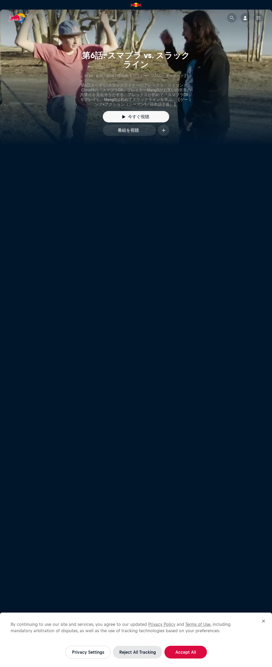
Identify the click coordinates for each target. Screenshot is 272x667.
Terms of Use (197, 624)
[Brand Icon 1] (136, 5)
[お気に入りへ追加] (163, 130)
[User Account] (245, 18)
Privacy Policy (161, 624)
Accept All (185, 652)
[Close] (263, 621)
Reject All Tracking (137, 652)
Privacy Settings (88, 652)
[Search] (232, 18)
